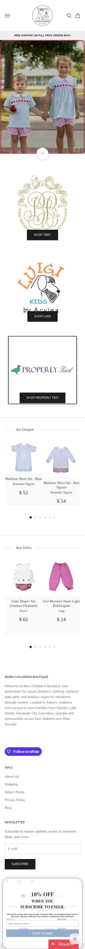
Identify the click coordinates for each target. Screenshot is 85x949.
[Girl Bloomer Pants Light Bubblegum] (61, 576)
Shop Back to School (42, 133)
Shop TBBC (42, 235)
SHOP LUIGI (42, 316)
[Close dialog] (79, 881)
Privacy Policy (15, 800)
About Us (12, 776)
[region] (42, 97)
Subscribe (20, 864)
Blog (8, 808)
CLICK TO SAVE (42, 933)
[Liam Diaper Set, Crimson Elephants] (23, 576)
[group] (23, 473)
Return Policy (14, 792)
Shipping (11, 784)
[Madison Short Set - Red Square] (61, 458)
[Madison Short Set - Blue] (23, 456)
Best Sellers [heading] (24, 548)
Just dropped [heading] (25, 429)
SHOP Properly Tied (42, 398)
